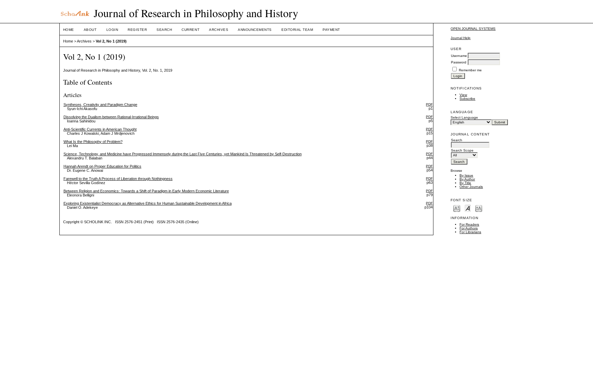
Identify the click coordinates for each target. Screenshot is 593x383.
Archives (218, 30)
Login (112, 30)
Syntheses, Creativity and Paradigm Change (100, 105)
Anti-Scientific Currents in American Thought (100, 129)
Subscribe (467, 98)
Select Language (464, 117)
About (90, 30)
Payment (331, 30)
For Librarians (470, 232)
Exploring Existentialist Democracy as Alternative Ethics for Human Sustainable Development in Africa (147, 203)
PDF (429, 104)
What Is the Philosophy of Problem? (93, 142)
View (463, 95)
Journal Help (460, 38)
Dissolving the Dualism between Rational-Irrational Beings (111, 117)
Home (68, 30)
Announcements (255, 30)
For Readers (469, 224)
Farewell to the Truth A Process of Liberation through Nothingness (118, 179)
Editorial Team (297, 30)
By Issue (466, 175)
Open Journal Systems (473, 29)
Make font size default (467, 208)
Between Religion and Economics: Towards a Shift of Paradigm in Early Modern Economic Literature (146, 191)
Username (459, 56)
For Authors (469, 228)
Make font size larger (478, 208)
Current (190, 30)
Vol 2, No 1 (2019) (111, 41)
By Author (467, 179)
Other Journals (471, 187)
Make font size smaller (456, 208)
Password (458, 62)
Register (137, 30)
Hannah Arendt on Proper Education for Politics (102, 166)
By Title (465, 183)
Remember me (470, 70)
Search (164, 30)
